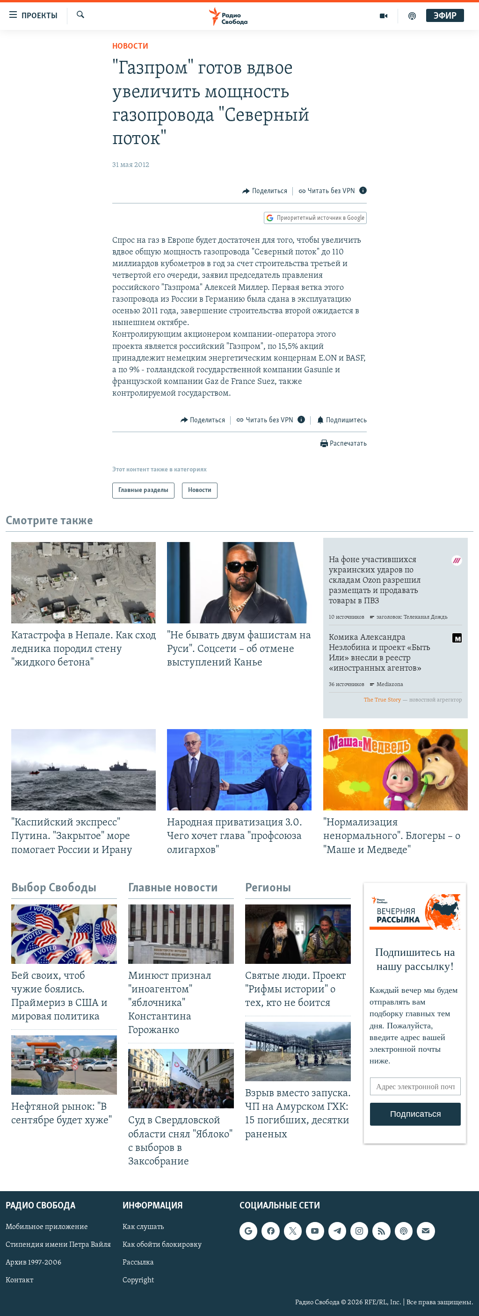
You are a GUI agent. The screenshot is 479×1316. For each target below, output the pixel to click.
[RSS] (381, 1231)
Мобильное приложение (47, 1227)
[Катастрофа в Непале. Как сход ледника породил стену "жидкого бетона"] (83, 582)
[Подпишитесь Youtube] (315, 1231)
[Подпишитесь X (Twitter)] (293, 1231)
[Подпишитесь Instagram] (359, 1231)
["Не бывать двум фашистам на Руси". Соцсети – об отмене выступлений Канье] (239, 582)
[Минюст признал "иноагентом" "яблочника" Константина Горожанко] (181, 934)
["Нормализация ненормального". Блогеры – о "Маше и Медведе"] (395, 769)
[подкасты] (412, 16)
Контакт (19, 1280)
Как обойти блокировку (162, 1245)
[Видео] (384, 16)
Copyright (138, 1280)
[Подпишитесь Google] (248, 1231)
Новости (130, 47)
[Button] (264, 191)
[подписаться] (426, 1231)
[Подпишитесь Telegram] (337, 1231)
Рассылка (138, 1262)
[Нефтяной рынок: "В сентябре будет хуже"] (64, 1065)
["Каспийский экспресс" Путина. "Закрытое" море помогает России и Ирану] (83, 769)
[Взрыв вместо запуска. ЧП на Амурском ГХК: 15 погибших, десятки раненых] (298, 1051)
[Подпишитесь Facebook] (270, 1231)
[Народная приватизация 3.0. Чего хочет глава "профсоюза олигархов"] (239, 769)
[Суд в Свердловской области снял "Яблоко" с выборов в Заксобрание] (181, 1078)
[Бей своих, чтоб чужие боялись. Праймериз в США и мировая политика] (64, 934)
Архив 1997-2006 (33, 1262)
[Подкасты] (404, 1231)
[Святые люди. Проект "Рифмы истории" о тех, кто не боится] (298, 934)
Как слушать (143, 1227)
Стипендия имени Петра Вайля (58, 1245)
